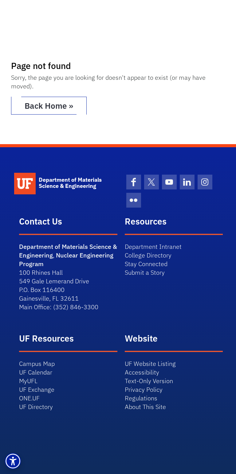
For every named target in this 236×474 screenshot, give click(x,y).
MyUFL (28, 381)
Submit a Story (145, 272)
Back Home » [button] (49, 105)
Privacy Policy (144, 389)
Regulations (141, 398)
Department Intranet (153, 246)
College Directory (148, 255)
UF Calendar (35, 372)
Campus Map (37, 363)
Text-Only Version (149, 381)
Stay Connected (146, 264)
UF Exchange (36, 389)
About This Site (145, 407)
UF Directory (36, 407)
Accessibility (142, 372)
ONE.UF (29, 398)
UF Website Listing (150, 363)
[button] (13, 461)
